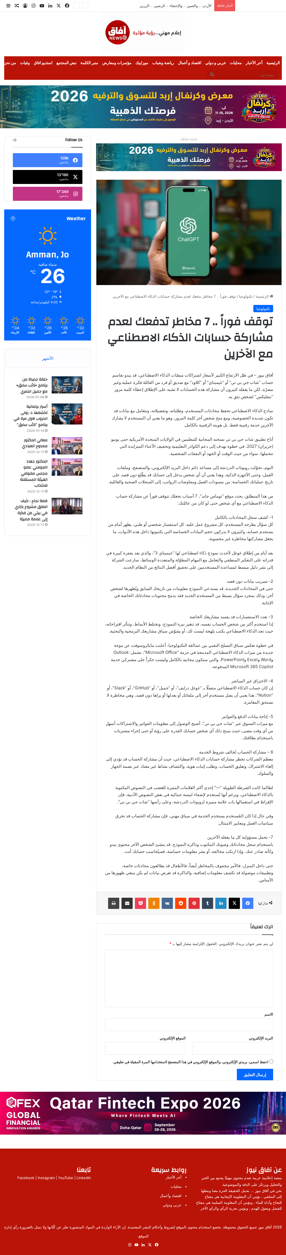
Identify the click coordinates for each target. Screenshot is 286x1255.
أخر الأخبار (254, 63)
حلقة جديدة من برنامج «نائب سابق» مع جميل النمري (31, 385)
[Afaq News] (143, 33)
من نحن (9, 63)
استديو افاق (43, 63)
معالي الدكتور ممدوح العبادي (34, 443)
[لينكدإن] (221, 903)
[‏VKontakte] (167, 903)
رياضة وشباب (163, 63)
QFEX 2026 (189, 139)
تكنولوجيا (246, 296)
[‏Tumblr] (207, 903)
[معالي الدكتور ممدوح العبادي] (67, 445)
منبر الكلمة (89, 63)
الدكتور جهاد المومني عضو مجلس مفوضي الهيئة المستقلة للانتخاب (33, 473)
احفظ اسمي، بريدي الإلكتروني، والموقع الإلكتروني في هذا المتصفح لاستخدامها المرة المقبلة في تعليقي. (190, 1062)
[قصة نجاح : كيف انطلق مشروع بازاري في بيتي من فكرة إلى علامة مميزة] (67, 506)
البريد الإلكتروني (261, 1038)
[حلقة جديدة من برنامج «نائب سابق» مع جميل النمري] (67, 385)
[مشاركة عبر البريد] (127, 903)
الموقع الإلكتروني (173, 1038)
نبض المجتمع (66, 63)
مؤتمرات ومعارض (117, 63)
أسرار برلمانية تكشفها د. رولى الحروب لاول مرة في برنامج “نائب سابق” (30, 415)
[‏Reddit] (180, 903)
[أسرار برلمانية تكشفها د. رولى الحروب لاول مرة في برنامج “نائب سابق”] (67, 413)
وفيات (25, 63)
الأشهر (47, 358)
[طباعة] (113, 903)
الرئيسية (273, 63)
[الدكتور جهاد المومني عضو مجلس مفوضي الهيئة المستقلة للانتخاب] (67, 467)
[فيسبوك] (247, 903)
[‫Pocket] (140, 903)
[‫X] (234, 903)
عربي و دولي (215, 63)
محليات (236, 63)
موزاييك (141, 63)
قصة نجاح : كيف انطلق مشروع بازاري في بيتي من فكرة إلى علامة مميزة (31, 510)
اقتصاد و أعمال (189, 63)
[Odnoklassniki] (153, 903)
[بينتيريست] (194, 903)
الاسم (268, 1014)
